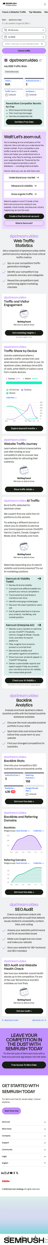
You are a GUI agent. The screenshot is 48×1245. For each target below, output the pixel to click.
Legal (4, 1156)
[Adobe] (6, 1181)
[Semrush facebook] (14, 1172)
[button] (30, 23)
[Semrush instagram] (5, 1172)
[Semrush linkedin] (2, 1172)
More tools (6, 1129)
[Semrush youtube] (11, 1172)
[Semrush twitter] (17, 1172)
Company (6, 1136)
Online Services (11, 72)
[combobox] (21, 43)
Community (7, 1150)
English (5, 1163)
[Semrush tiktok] (8, 1172)
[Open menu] (45, 4)
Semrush (6, 1122)
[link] (14, 12)
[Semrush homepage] (9, 4)
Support (5, 1143)
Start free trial (11, 1111)
